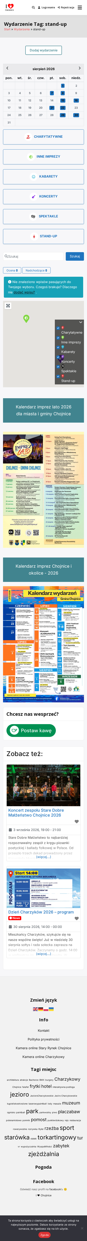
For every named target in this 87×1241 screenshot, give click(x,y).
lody (50, 1103)
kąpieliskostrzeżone (17, 1103)
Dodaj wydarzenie (43, 50)
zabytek (61, 1145)
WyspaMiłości (44, 1146)
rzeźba (52, 1128)
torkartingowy (57, 1137)
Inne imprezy (48, 156)
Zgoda (44, 1235)
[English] (35, 1009)
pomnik (26, 1120)
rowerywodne (20, 1129)
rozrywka (32, 1129)
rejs (67, 1120)
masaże (57, 1103)
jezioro (19, 1094)
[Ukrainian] (51, 1009)
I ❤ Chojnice (43, 1195)
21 (52, 107)
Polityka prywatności (43, 1039)
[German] (41, 1009)
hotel (46, 1086)
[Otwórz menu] (80, 7)
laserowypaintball (38, 1103)
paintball (20, 1112)
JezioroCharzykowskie (41, 1096)
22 (62, 107)
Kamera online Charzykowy (43, 1057)
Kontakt (43, 1030)
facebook (55, 1189)
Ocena (11, 270)
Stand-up (48, 236)
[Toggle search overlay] (33, 7)
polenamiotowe (13, 1120)
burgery (49, 1080)
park (32, 1111)
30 (76, 115)
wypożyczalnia (28, 1146)
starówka (17, 1137)
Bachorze (33, 1080)
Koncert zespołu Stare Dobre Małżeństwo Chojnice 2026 (36, 813)
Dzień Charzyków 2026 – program (41, 912)
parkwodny (45, 1112)
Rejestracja (67, 7)
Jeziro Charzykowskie (65, 1096)
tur (80, 1137)
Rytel (41, 1129)
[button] (26, 318)
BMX (41, 1080)
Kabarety (48, 176)
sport (67, 1127)
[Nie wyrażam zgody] (82, 1228)
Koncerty (48, 196)
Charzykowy (67, 1079)
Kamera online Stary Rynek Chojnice (43, 1048)
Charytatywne (48, 137)
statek (34, 1138)
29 (63, 115)
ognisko (11, 1112)
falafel (25, 1087)
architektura (13, 1080)
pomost (39, 1119)
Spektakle (48, 216)
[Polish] (46, 1009)
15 (62, 100)
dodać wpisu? (24, 292)
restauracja (75, 1120)
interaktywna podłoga (64, 1087)
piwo (54, 1112)
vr (19, 1146)
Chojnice (16, 1087)
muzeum (71, 1102)
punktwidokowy (56, 1120)
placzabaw (69, 1111)
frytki (35, 1086)
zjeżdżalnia (43, 1153)
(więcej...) (43, 857)
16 (76, 100)
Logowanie (48, 7)
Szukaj (77, 256)
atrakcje (24, 1080)
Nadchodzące (35, 270)
